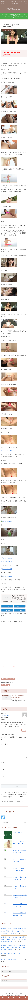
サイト (3, 777)
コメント (4, 744)
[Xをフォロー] (2, 685)
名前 (2, 762)
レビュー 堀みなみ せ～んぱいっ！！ (12, 953)
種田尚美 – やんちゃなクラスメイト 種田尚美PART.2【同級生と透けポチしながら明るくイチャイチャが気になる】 (14, 931)
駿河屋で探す (19, 606)
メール (3, 769)
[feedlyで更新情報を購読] (5, 685)
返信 (24, 730)
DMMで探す (7, 606)
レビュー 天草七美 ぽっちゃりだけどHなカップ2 (20, 879)
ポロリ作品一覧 (17, 832)
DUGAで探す (7, 610)
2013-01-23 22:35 (5, 715)
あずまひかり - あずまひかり (9, 678)
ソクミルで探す (19, 610)
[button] (25, 822)
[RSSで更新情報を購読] (8, 685)
